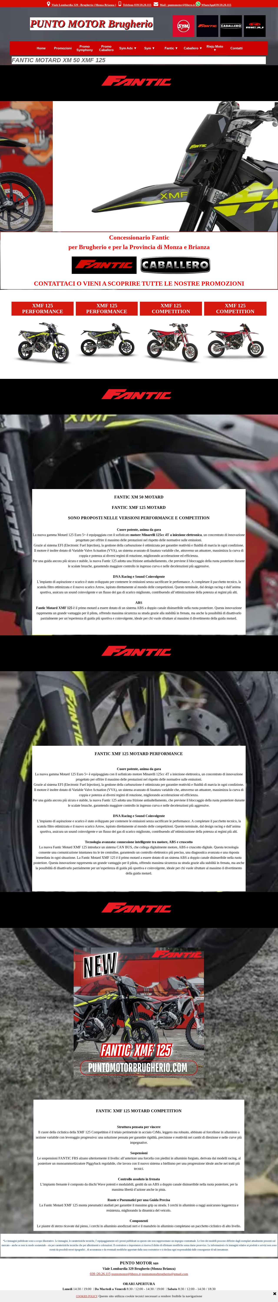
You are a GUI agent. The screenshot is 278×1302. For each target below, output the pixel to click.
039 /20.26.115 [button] (100, 1274)
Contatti (236, 48)
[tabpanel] (138, 4)
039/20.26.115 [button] (222, 5)
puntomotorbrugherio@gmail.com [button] (165, 1274)
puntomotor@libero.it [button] (126, 1274)
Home (41, 48)
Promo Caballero (106, 48)
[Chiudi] (275, 1294)
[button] (119, 4)
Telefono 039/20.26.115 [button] (137, 5)
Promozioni (63, 48)
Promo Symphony (84, 48)
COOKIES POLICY (86, 1296)
